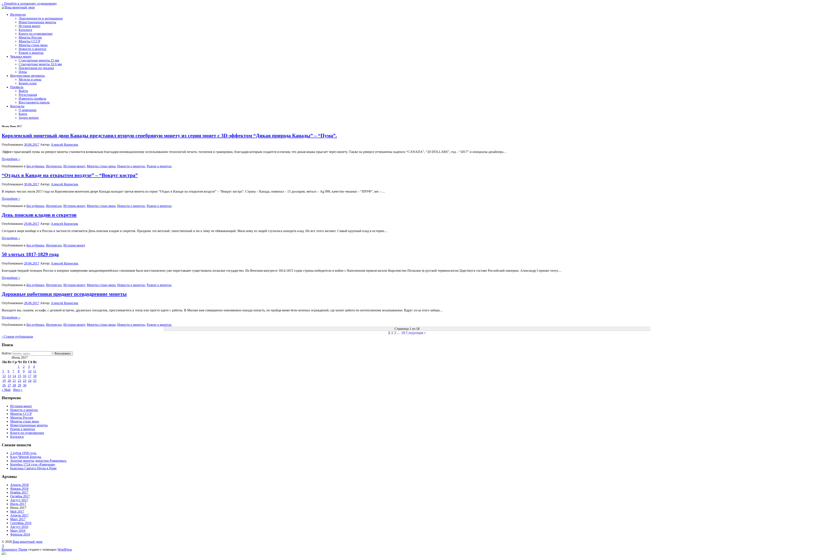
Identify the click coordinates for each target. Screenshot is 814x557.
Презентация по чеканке (36, 68)
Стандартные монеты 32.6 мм (40, 64)
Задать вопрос (29, 117)
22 (19, 380)
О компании (27, 110)
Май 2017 (17, 511)
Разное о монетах (31, 53)
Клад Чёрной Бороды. (26, 457)
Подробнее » (11, 159)
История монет (29, 26)
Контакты (17, 106)
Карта (23, 114)
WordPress (64, 549)
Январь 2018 (19, 488)
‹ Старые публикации (17, 336)
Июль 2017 (18, 504)
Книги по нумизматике (36, 33)
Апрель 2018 (19, 485)
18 (403, 332)
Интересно (18, 14)
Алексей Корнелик (64, 144)
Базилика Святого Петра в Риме (33, 468)
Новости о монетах (32, 49)
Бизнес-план (28, 83)
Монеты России (30, 37)
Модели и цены (30, 79)
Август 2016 (19, 527)
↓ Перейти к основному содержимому (29, 3)
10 (29, 371)
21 (14, 380)
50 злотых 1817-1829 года (30, 254)
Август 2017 (19, 500)
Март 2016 (17, 530)
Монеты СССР (29, 41)
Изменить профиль (32, 98)
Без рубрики (35, 166)
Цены (23, 72)
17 (29, 376)
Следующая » (416, 332)
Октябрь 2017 (20, 496)
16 (24, 376)
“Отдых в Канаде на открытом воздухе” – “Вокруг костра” (70, 175)
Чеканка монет (21, 56)
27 (9, 385)
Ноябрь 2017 (19, 492)
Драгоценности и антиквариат (41, 18)
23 (24, 380)
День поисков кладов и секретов (39, 215)
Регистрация (28, 95)
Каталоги (25, 30)
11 (34, 371)
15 (19, 376)
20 (9, 380)
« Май (6, 390)
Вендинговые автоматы (27, 75)
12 (4, 376)
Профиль (16, 87)
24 (29, 380)
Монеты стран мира (33, 45)
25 (34, 380)
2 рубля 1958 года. (23, 453)
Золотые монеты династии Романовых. (38, 460)
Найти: (7, 353)
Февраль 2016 (20, 534)
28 (14, 385)
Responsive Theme (14, 549)
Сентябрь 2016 (20, 523)
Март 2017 (17, 519)
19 (4, 380)
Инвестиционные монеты (37, 22)
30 (24, 385)
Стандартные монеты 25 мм (39, 60)
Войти (23, 91)
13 (9, 376)
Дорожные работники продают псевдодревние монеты (64, 294)
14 (14, 376)
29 (19, 385)
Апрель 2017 (19, 515)
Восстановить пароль (34, 102)
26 (4, 385)
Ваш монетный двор (27, 541)
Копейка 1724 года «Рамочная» (32, 464)
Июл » (17, 390)
